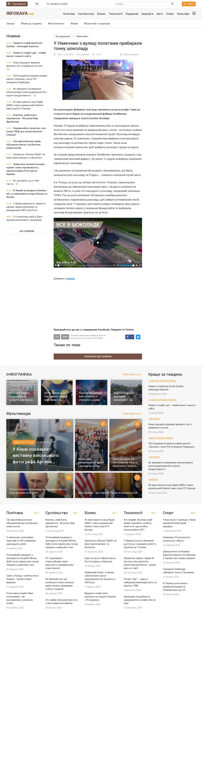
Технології (115, 13)
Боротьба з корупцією (98, 23)
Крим (75, 23)
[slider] (85, 265)
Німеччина (82, 36)
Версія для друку (131, 54)
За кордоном (62, 36)
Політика (69, 13)
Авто (160, 13)
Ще (35, 513)
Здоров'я (147, 13)
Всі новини (27, 231)
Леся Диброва (82, 54)
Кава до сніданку (32, 23)
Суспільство (86, 13)
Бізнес (101, 13)
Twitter (129, 329)
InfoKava (20, 13)
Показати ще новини (97, 356)
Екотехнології (57, 23)
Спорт (170, 13)
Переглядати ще (131, 374)
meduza (70, 278)
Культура (183, 13)
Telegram (115, 329)
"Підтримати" (19, 4)
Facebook (103, 329)
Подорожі (132, 13)
